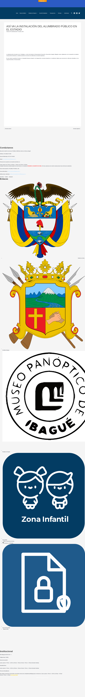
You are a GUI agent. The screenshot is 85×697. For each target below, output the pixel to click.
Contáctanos (66, 13)
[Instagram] (77, 13)
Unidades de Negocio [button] (32, 13)
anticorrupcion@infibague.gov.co (14, 171)
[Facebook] (74, 13)
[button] (26, 13)
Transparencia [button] (52, 13)
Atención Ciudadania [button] (43, 13)
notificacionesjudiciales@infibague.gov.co (18, 174)
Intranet (8, 31)
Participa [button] (59, 13)
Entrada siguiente (77, 128)
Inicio (17, 13)
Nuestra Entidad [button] (23, 13)
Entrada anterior (7, 128)
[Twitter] (79, 13)
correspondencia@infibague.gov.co (9, 159)
